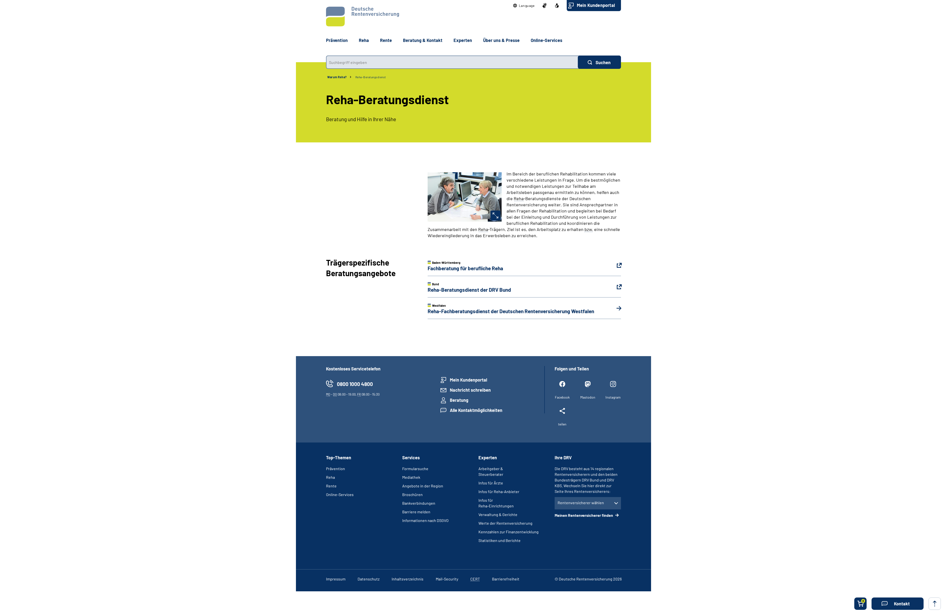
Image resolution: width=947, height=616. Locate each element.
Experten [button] (463, 40)
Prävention (337, 40)
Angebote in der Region (422, 485)
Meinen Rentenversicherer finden (584, 515)
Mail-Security (447, 579)
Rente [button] (386, 40)
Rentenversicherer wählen (581, 502)
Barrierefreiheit (505, 579)
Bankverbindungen (418, 503)
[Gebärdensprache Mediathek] (544, 6)
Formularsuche (415, 468)
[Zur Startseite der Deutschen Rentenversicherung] (362, 16)
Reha (330, 477)
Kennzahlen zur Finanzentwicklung (508, 531)
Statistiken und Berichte (499, 540)
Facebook (562, 397)
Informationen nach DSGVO (425, 520)
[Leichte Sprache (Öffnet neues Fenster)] (556, 6)
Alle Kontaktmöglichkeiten (476, 410)
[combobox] (452, 62)
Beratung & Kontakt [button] (422, 40)
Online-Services (546, 40)
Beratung (459, 400)
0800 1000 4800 (355, 384)
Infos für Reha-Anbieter (498, 491)
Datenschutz (369, 579)
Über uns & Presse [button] (501, 40)
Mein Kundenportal (596, 5)
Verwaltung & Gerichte (497, 514)
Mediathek (411, 477)
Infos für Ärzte (490, 483)
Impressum (336, 579)
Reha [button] (364, 40)
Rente (331, 485)
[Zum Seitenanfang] (935, 603)
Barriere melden (416, 511)
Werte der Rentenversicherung (505, 523)
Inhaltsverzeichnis (407, 579)
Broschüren (412, 494)
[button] (524, 6)
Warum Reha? (337, 77)
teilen (562, 424)
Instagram (613, 397)
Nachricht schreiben (470, 390)
